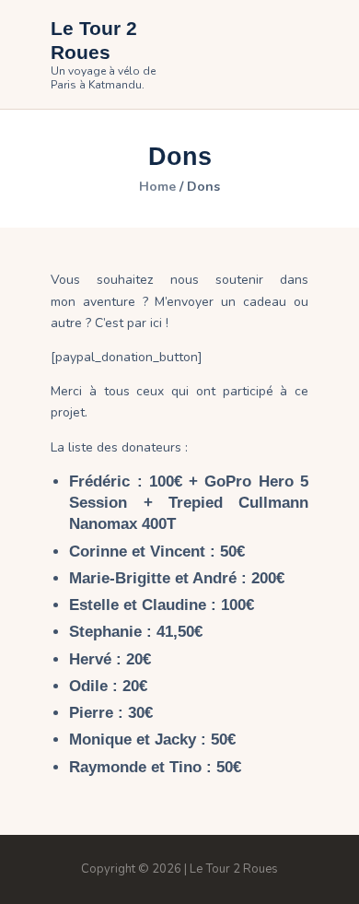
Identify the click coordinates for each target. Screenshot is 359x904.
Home (157, 187)
